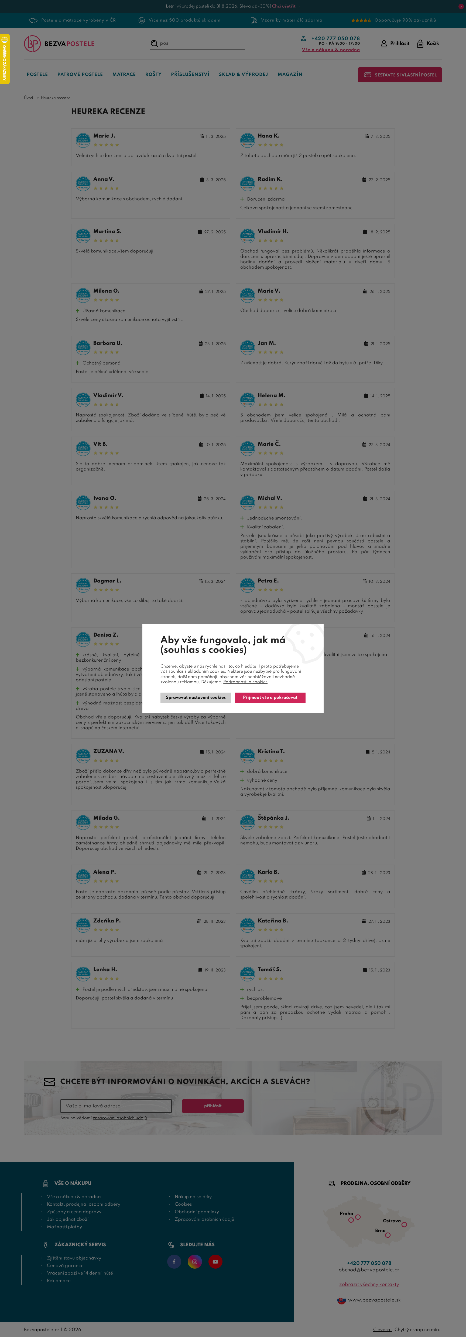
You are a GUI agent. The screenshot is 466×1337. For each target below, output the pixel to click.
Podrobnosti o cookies (245, 682)
